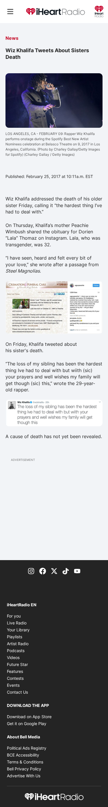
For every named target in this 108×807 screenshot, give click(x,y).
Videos (13, 657)
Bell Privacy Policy (24, 768)
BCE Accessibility (23, 754)
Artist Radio (18, 643)
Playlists (14, 636)
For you (14, 615)
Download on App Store (29, 716)
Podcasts (15, 650)
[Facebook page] (42, 570)
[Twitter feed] (54, 570)
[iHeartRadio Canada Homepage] (55, 11)
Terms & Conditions (25, 761)
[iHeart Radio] (99, 11)
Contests (15, 678)
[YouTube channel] (77, 570)
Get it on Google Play (26, 723)
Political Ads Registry (26, 748)
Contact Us (17, 692)
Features (15, 671)
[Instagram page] (31, 570)
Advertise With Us (23, 775)
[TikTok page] (65, 570)
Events (13, 685)
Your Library (18, 629)
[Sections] (10, 11)
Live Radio (16, 622)
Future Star (17, 664)
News (11, 38)
